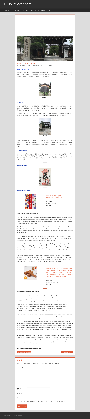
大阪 (32, 10)
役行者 (33, 348)
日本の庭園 (16, 10)
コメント (20, 367)
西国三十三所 (8, 10)
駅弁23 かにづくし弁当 (66, 352)
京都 (23, 10)
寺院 (30, 348)
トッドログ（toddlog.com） (20, 4)
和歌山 (37, 10)
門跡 (40, 348)
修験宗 (21, 348)
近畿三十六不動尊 (39, 65)
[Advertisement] (45, 26)
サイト (18, 398)
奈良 (27, 10)
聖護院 (37, 348)
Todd (29, 65)
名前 (19, 389)
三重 (49, 10)
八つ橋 (28, 348)
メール (19, 393)
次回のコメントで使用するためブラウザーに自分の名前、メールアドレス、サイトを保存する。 (43, 402)
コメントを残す (49, 65)
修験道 (24, 348)
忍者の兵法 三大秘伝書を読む (24, 352)
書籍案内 (43, 10)
